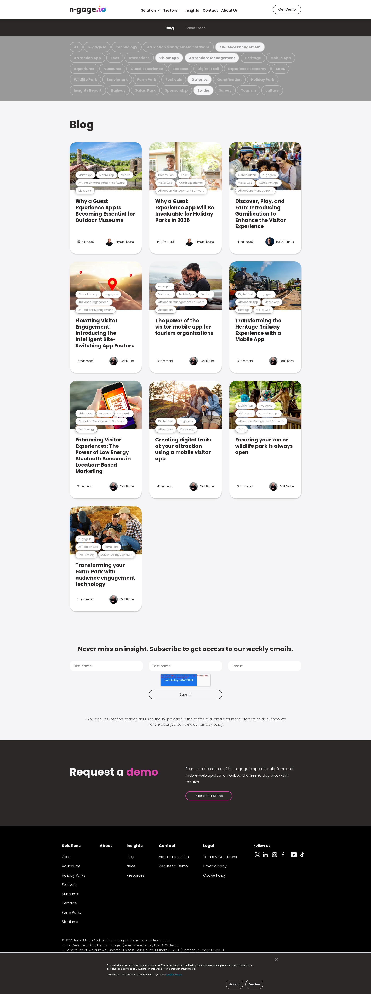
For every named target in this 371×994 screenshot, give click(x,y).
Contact (210, 10)
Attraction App (87, 57)
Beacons (180, 68)
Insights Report (88, 90)
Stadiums (70, 921)
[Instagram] (276, 857)
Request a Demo (209, 795)
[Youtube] (295, 857)
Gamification (229, 79)
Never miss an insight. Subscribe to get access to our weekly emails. (185, 648)
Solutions (71, 845)
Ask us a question (174, 856)
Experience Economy (247, 68)
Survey (225, 90)
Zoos (115, 57)
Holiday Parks (73, 875)
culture (272, 90)
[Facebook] (286, 857)
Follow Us (262, 845)
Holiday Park (262, 79)
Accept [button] (234, 984)
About (106, 845)
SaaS (280, 68)
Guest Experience (147, 68)
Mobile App (281, 57)
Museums (112, 68)
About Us (229, 10)
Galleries (199, 79)
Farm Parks (71, 912)
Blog (170, 27)
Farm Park (146, 79)
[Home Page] (88, 9)
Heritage (253, 57)
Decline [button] (254, 984)
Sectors (170, 10)
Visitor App (169, 57)
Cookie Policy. (174, 974)
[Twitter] (258, 857)
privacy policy (211, 724)
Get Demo (287, 9)
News (131, 866)
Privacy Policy (215, 866)
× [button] (275, 960)
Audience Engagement (240, 47)
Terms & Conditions (220, 856)
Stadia (203, 90)
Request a (114, 772)
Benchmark (117, 79)
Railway (118, 90)
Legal (208, 845)
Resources (196, 27)
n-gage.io (97, 47)
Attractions (139, 57)
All (76, 47)
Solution (148, 10)
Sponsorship (176, 90)
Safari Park (145, 90)
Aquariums (84, 68)
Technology (126, 47)
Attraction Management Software (178, 47)
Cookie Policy (214, 875)
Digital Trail (208, 68)
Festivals (174, 79)
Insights (192, 10)
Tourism (248, 90)
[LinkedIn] (267, 857)
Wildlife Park (85, 79)
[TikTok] (304, 857)
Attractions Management (212, 57)
